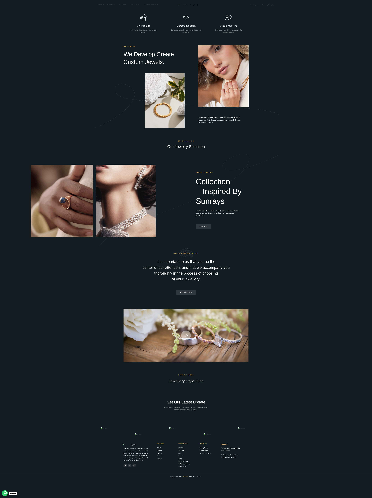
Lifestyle (159, 450)
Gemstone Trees (183, 461)
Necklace (181, 450)
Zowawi (185, 477)
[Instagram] (129, 465)
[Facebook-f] (125, 465)
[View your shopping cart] (272, 4)
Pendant (180, 456)
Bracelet (180, 448)
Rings (180, 458)
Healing (159, 453)
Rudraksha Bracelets (184, 464)
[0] (268, 5)
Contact (159, 458)
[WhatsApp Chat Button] (5, 493)
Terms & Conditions (205, 453)
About (159, 448)
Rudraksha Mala (182, 467)
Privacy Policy (204, 448)
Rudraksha (160, 456)
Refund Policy (204, 451)
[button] (186, 335)
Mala (179, 453)
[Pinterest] (134, 465)
